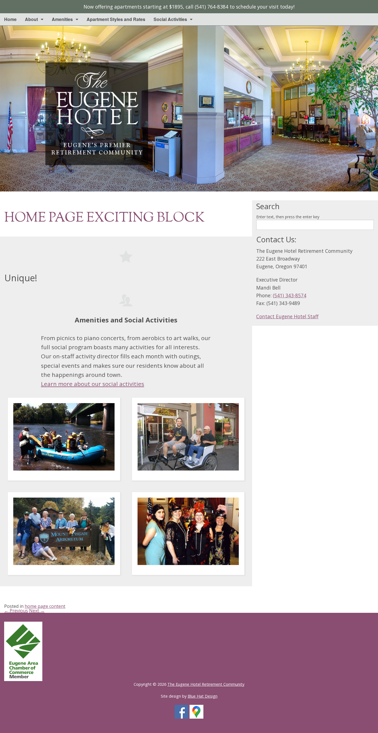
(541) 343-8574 (289, 295)
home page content (45, 606)
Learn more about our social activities (92, 384)
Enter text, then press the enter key (287, 216)
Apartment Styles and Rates (116, 19)
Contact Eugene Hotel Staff (287, 316)
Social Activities (170, 19)
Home (10, 19)
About (31, 19)
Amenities (62, 19)
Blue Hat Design (203, 696)
